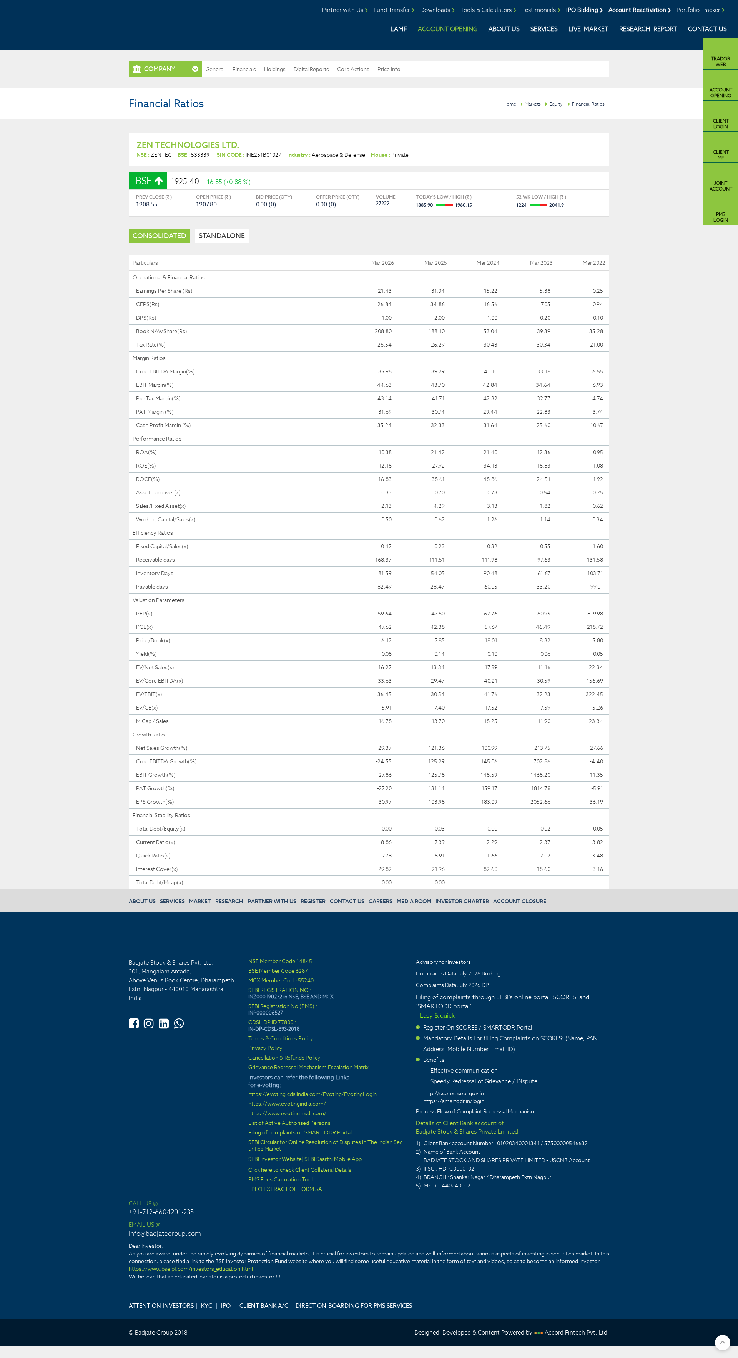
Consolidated (159, 235)
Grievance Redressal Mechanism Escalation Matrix (308, 1067)
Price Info (389, 69)
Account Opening (448, 29)
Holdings (275, 69)
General (215, 69)
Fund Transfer (392, 9)
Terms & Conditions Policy (280, 1038)
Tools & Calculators (486, 9)
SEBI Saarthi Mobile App (333, 1159)
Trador (720, 61)
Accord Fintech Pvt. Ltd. (577, 1332)
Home (509, 104)
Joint (721, 186)
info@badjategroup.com (165, 1233)
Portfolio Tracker (698, 9)
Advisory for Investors (443, 961)
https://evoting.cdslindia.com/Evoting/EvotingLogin (312, 1094)
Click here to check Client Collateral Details (299, 1170)
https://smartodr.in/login (453, 1101)
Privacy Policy (265, 1048)
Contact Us (707, 29)
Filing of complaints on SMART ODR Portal (300, 1132)
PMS (720, 217)
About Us (504, 29)
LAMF (399, 29)
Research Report (648, 29)
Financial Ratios (588, 104)
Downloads (435, 9)
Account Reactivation (637, 9)
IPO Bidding (582, 9)
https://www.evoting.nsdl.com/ (287, 1113)
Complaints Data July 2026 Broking (458, 973)
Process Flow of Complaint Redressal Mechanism (476, 1111)
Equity (555, 104)
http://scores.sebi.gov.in (453, 1093)
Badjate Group (72, 22)
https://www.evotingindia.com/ (287, 1104)
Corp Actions (353, 69)
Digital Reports (311, 69)
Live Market (588, 29)
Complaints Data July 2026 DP (452, 985)
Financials (244, 69)
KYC (206, 1305)
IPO (226, 1305)
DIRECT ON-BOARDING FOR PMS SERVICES (354, 1305)
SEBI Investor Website (275, 1159)
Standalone (222, 235)
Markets (533, 104)
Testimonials (539, 9)
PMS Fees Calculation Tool (280, 1179)
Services (544, 29)
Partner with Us (342, 9)
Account (721, 92)
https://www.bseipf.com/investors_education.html (191, 1268)
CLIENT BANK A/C (263, 1305)
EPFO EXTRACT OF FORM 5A (285, 1189)
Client (721, 123)
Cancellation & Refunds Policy (284, 1058)
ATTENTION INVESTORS (161, 1305)
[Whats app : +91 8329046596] (179, 1022)
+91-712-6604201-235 (161, 1212)
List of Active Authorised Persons (289, 1123)
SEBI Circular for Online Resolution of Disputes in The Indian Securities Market (325, 1145)
